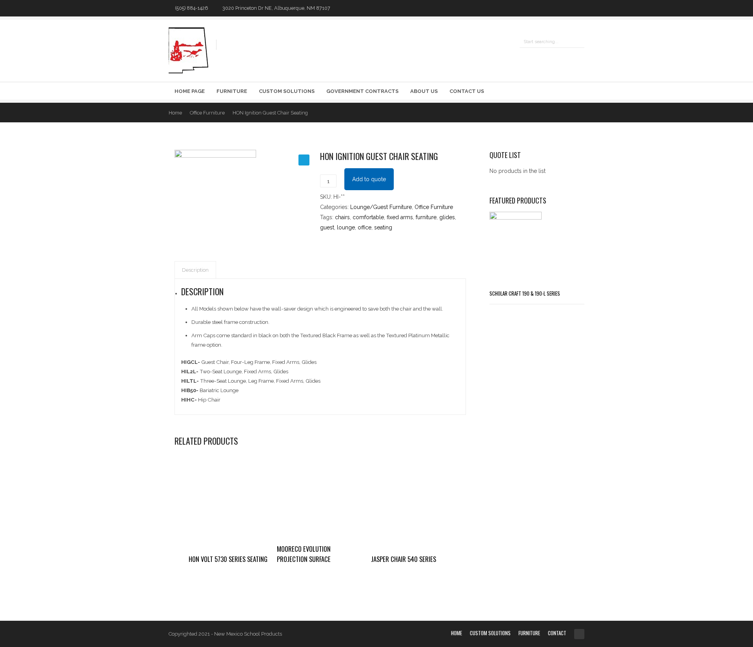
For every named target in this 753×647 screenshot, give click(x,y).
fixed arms (400, 217)
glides (447, 217)
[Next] (579, 112)
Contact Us (466, 91)
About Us (424, 91)
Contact (557, 633)
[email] (580, 8)
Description (195, 270)
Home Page (190, 91)
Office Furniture (207, 113)
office (364, 227)
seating (383, 227)
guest (327, 227)
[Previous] (563, 112)
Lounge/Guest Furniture (381, 207)
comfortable (368, 217)
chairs (342, 217)
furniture (426, 217)
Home (175, 113)
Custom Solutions (287, 91)
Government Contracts (362, 91)
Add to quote (369, 179)
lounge (346, 227)
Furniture (231, 91)
